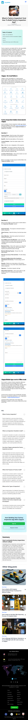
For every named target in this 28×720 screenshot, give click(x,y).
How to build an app (10, 701)
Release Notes (20, 702)
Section (4, 38)
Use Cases (9, 692)
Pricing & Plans (10, 696)
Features (18, 692)
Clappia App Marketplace (20, 125)
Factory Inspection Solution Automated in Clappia (12, 36)
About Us (19, 694)
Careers (18, 696)
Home (8, 690)
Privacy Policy (10, 698)
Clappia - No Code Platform (8, 34)
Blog (18, 690)
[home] (8, 2)
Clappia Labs (19, 704)
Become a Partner (19, 699)
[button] (26, 2)
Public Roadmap (10, 704)
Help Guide (9, 694)
